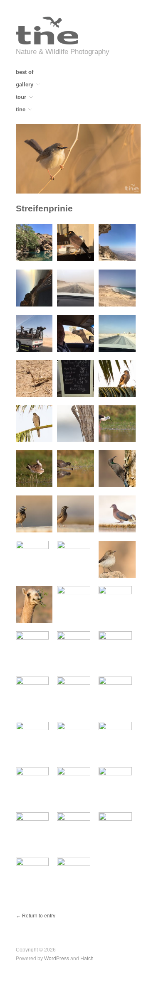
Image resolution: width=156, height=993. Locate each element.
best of (24, 72)
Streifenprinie (44, 208)
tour (21, 97)
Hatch (87, 958)
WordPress (56, 958)
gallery (24, 85)
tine (20, 110)
